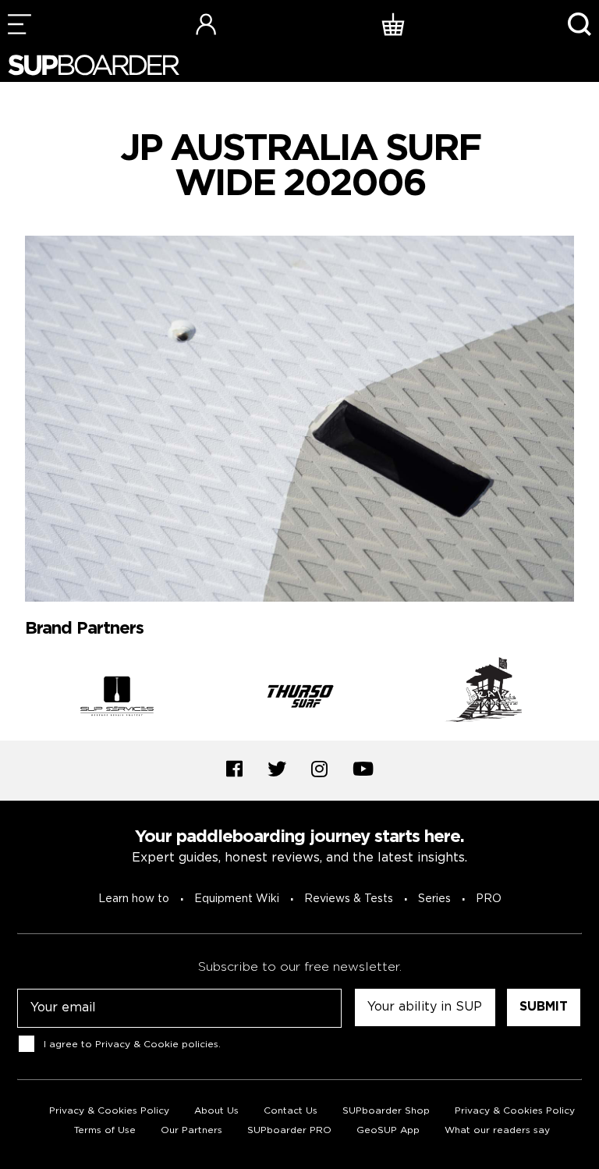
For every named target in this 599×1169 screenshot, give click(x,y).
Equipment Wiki (236, 899)
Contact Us (290, 1111)
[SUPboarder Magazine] (93, 65)
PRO (489, 899)
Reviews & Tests (348, 899)
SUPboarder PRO (289, 1130)
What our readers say (497, 1130)
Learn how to (133, 899)
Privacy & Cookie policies (156, 1044)
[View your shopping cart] (393, 24)
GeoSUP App (388, 1130)
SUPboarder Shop (386, 1111)
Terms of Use (105, 1130)
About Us (216, 1111)
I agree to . (132, 1044)
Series (434, 899)
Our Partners (191, 1130)
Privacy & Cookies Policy (109, 1111)
